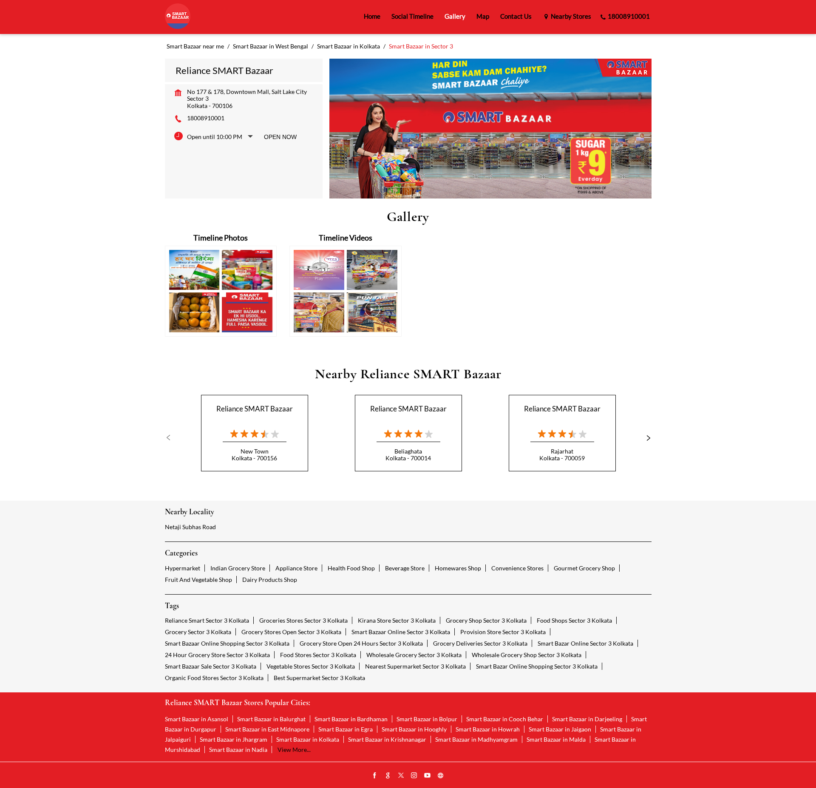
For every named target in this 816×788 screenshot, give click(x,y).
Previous (171, 438)
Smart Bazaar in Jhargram (233, 739)
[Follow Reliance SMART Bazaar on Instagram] (414, 776)
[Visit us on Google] (388, 776)
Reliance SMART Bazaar (254, 408)
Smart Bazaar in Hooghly (414, 729)
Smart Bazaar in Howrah (488, 729)
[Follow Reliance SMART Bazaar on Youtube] (428, 776)
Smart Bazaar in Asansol (196, 719)
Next (645, 438)
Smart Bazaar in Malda (556, 739)
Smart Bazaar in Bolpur (427, 719)
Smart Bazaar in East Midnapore (267, 729)
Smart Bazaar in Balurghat (271, 719)
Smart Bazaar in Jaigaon (560, 729)
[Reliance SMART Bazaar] (177, 16)
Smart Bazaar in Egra (345, 729)
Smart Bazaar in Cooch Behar (504, 719)
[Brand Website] (441, 776)
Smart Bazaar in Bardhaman (351, 719)
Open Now (280, 136)
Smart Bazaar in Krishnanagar (387, 739)
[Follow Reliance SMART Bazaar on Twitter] (401, 776)
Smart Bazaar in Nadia (238, 749)
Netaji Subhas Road (190, 526)
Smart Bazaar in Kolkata (307, 739)
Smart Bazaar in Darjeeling (587, 719)
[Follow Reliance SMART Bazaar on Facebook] (375, 776)
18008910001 (205, 118)
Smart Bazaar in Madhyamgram (476, 739)
